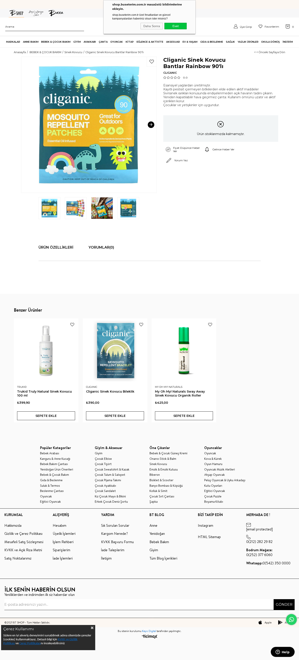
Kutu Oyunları (213, 486)
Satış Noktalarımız (18, 558)
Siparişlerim (61, 550)
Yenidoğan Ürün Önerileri (56, 469)
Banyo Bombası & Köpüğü (166, 486)
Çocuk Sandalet (105, 491)
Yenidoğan (157, 533)
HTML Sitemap (209, 536)
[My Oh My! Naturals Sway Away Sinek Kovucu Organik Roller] (184, 350)
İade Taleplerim (112, 550)
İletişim (106, 558)
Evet (175, 26)
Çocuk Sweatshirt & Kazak (112, 469)
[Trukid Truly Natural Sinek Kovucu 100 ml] (46, 350)
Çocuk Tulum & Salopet (110, 475)
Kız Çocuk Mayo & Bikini (110, 496)
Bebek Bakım (159, 541)
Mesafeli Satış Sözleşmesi (23, 541)
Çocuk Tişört (103, 464)
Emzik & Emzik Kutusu (164, 469)
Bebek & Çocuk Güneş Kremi (168, 453)
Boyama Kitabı (213, 502)
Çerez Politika (28, 643)
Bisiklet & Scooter (161, 480)
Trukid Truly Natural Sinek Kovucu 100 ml (44, 393)
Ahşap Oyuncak (214, 475)
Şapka (154, 502)
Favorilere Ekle (72, 324)
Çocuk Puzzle (213, 496)
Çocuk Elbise (103, 459)
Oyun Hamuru (213, 464)
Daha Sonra (151, 26)
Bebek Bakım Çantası (54, 464)
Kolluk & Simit (158, 491)
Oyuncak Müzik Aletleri (219, 469)
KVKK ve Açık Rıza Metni (23, 550)
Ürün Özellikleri (56, 247)
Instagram (205, 525)
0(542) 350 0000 (268, 563)
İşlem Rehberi (63, 541)
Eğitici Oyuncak (50, 502)
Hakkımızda (12, 525)
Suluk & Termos (50, 486)
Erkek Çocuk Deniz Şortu (111, 502)
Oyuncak (46, 496)
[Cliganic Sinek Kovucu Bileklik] (115, 350)
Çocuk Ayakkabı (105, 486)
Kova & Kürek (213, 459)
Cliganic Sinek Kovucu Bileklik (110, 391)
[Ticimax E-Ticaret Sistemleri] (149, 637)
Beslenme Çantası (52, 491)
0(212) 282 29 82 (259, 541)
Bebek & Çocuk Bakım (54, 475)
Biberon (155, 475)
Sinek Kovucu (158, 464)
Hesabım (59, 525)
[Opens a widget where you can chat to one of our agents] (283, 652)
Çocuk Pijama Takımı (108, 480)
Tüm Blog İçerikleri (163, 558)
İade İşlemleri (63, 558)
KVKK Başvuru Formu (117, 541)
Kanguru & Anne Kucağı (55, 459)
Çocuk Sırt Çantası (162, 496)
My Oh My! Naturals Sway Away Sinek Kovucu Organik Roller (180, 393)
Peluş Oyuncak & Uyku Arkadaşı (224, 480)
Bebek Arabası (49, 453)
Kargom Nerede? (114, 533)
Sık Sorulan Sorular (115, 525)
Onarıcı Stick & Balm (163, 459)
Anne (153, 525)
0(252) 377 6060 (259, 552)
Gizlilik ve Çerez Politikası (23, 533)
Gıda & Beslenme (51, 480)
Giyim (98, 453)
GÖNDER (284, 604)
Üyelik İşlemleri (64, 533)
